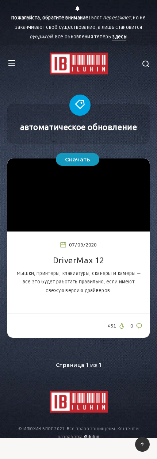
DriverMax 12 (78, 260)
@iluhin (91, 437)
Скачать (78, 159)
